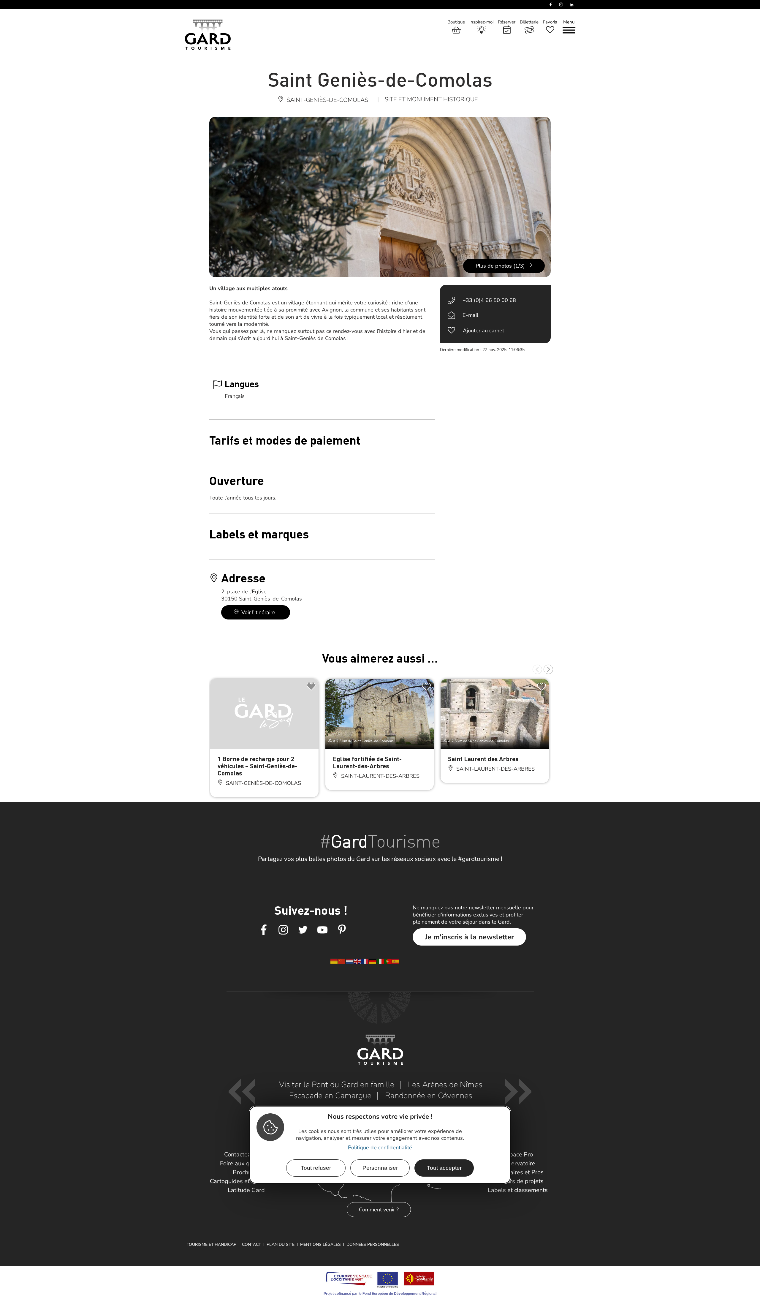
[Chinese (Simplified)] (342, 961)
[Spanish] (396, 961)
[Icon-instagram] (283, 930)
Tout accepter (444, 1167)
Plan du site (280, 1244)
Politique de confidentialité (380, 1147)
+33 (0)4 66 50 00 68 (489, 300)
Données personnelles (372, 1244)
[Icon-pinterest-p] (342, 930)
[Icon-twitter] (302, 930)
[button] (537, 669)
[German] (373, 961)
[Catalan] (334, 961)
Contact (251, 1244)
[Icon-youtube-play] (322, 930)
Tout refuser (316, 1167)
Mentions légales (320, 1244)
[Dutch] (350, 961)
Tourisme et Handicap (211, 1244)
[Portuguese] (388, 961)
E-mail (470, 315)
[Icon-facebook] (263, 930)
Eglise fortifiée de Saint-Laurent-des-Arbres (367, 762)
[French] (365, 961)
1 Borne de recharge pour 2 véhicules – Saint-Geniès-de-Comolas (257, 766)
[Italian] (380, 961)
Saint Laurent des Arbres (483, 759)
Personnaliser (380, 1167)
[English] (357, 961)
